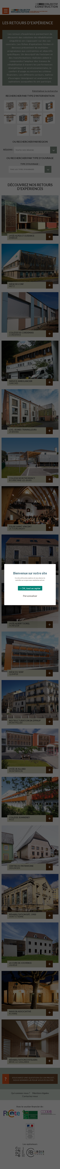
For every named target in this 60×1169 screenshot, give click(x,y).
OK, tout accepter (31, 588)
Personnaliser (30, 595)
